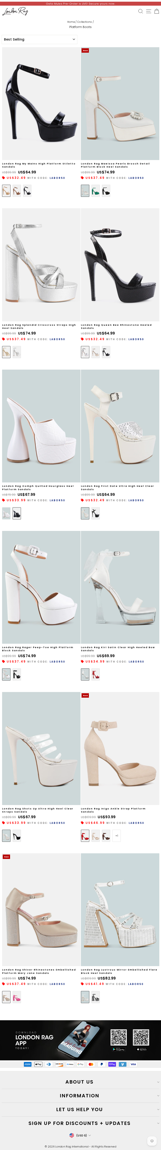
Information (79, 1095)
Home (71, 22)
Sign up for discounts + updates (80, 1123)
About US (79, 1082)
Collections (84, 22)
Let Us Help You (79, 1109)
